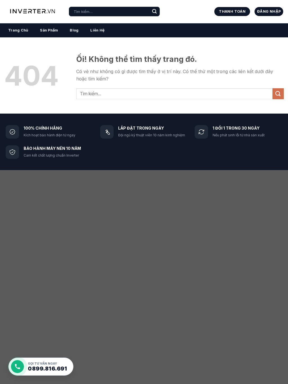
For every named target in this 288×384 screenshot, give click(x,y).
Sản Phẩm (49, 30)
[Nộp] (154, 11)
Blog (74, 30)
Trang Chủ (18, 30)
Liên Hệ (97, 30)
